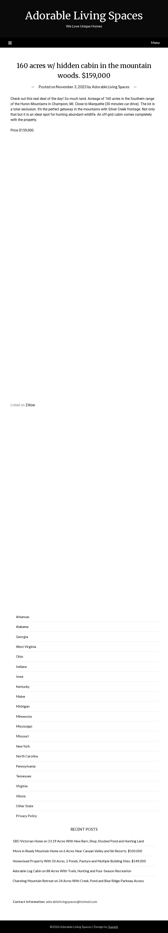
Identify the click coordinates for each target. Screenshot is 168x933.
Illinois (21, 796)
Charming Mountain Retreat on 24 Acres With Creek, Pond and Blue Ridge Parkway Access (78, 881)
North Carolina (27, 756)
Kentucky (23, 687)
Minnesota (24, 716)
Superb (113, 927)
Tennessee (23, 776)
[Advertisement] (84, 187)
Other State (24, 806)
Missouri (22, 736)
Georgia (22, 637)
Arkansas (22, 617)
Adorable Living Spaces (84, 15)
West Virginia (26, 647)
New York (23, 746)
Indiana (21, 667)
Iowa (19, 676)
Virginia (22, 786)
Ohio (19, 656)
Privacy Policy (26, 816)
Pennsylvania (25, 766)
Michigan (23, 706)
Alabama (22, 627)
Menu (155, 42)
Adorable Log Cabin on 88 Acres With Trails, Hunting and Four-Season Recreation (72, 871)
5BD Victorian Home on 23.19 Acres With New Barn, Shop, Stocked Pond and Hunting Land (78, 841)
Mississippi (24, 726)
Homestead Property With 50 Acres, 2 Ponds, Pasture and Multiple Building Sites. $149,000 (79, 861)
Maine (20, 696)
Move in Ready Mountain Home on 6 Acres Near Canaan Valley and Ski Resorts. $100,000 (77, 851)
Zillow (30, 405)
